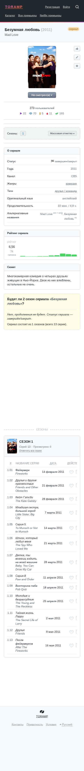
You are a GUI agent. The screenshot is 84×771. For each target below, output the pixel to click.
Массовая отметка (61, 133)
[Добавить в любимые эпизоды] (71, 472)
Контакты (17, 724)
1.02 (10, 480)
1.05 (10, 524)
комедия (71, 183)
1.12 (10, 630)
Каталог (10, 15)
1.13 (10, 639)
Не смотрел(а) (41, 95)
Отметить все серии (30, 450)
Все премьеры (27, 15)
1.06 (10, 537)
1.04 (10, 507)
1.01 (10, 470)
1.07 (10, 555)
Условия (51, 724)
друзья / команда (66, 191)
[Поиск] (78, 7)
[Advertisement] (42, 379)
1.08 (10, 575)
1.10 (10, 595)
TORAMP (14, 7)
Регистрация (52, 6)
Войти (66, 6)
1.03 (10, 497)
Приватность (35, 724)
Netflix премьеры (50, 15)
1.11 (10, 612)
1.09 (10, 585)
